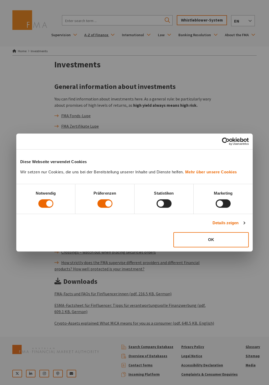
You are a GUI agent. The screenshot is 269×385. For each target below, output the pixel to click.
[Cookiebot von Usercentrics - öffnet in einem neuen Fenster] (226, 141)
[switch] (104, 203)
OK (211, 239)
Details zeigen (226, 223)
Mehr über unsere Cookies (211, 172)
